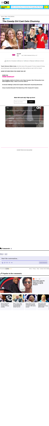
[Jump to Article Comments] (5, 61)
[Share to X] (20, 61)
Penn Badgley (11, 16)
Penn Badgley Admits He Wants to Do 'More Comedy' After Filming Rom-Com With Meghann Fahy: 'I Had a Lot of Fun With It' (23, 81)
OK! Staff (19, 53)
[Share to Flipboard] (29, 61)
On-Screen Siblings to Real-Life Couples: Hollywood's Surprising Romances (22, 84)
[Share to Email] (39, 61)
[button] (2, 3)
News (6, 16)
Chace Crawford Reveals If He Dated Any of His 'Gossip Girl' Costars (20, 87)
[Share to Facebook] (12, 61)
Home (2, 16)
